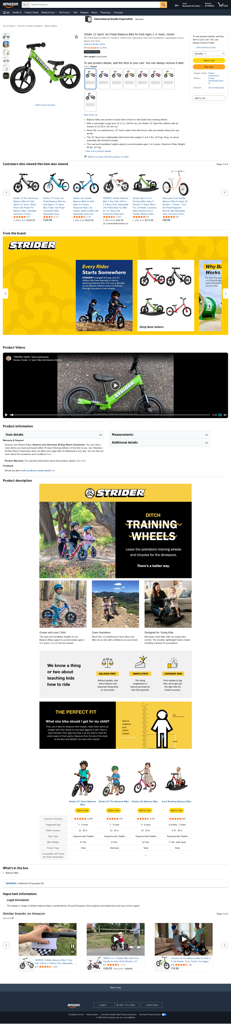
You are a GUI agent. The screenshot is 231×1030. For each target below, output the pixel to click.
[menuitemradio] (220, 415)
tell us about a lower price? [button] (37, 470)
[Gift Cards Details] (70, 12)
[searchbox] (95, 5)
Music (94, 12)
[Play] (5, 414)
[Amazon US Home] (74, 1006)
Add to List (200, 98)
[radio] (6, 36)
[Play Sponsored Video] (115, 939)
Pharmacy (106, 12)
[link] (26, 206)
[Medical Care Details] (56, 12)
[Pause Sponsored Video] (72, 946)
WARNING (11, 883)
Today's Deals (31, 12)
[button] (6, 12)
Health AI (16, 12)
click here (81, 460)
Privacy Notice (92, 1014)
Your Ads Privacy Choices (150, 1014)
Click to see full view (45, 105)
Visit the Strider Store (94, 44)
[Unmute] (225, 415)
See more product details (98, 151)
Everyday (118, 12)
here (49, 454)
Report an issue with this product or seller (108, 156)
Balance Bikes (51, 26)
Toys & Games (9, 26)
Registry (84, 12)
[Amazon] (11, 5)
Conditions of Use (76, 1014)
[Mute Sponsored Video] (72, 952)
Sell (75, 12)
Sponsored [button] (7, 918)
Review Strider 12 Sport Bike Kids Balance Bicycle (37, 360)
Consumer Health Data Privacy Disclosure (119, 1014)
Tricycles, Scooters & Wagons (30, 26)
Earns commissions (40, 357)
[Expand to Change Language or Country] (112, 1005)
